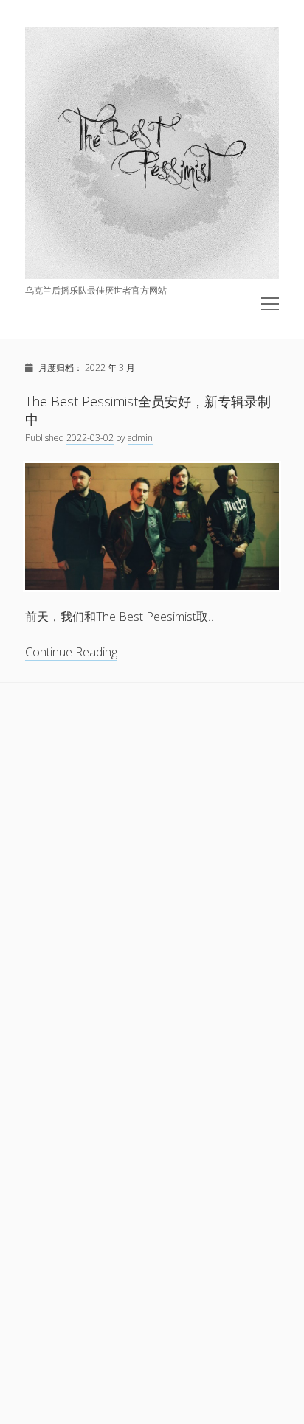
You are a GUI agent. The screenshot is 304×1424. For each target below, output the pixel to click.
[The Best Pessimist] (151, 275)
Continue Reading (71, 652)
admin (140, 437)
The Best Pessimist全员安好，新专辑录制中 (148, 410)
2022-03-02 (90, 437)
